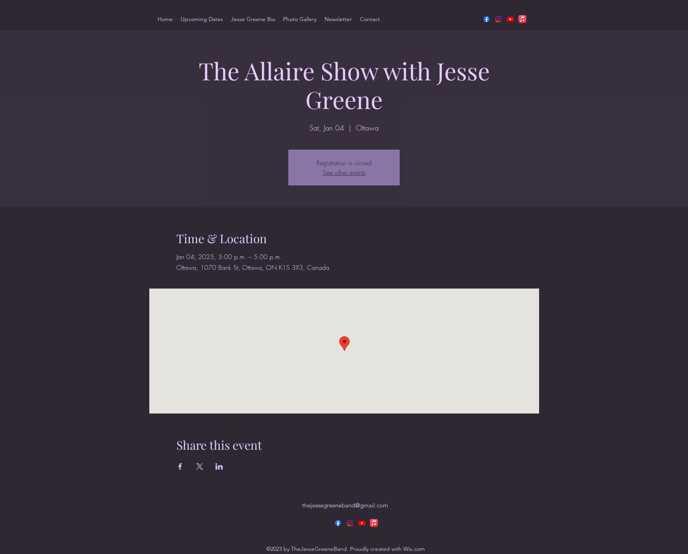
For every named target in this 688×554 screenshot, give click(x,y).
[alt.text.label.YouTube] (510, 19)
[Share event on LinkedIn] (219, 466)
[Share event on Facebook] (180, 466)
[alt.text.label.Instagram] (498, 19)
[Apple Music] (522, 19)
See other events (344, 172)
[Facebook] (487, 19)
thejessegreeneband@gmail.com (345, 505)
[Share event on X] (199, 466)
